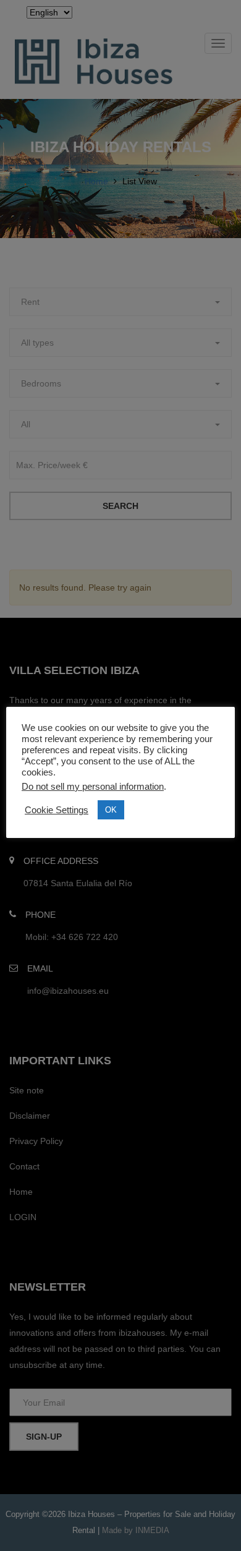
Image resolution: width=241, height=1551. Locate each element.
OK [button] (111, 809)
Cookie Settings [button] (56, 810)
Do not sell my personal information (93, 787)
